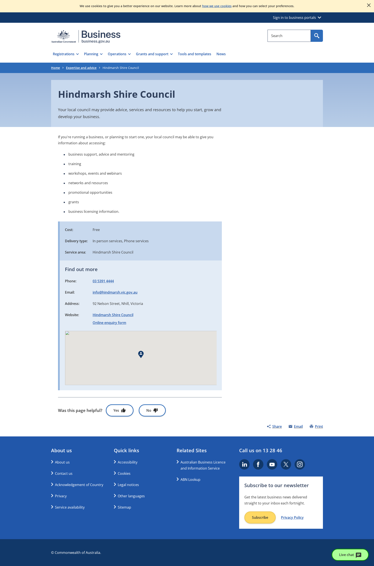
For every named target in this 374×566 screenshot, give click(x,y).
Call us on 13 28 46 (260, 450)
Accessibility (127, 462)
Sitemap (124, 507)
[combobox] (289, 36)
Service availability (70, 507)
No (148, 410)
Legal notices (128, 484)
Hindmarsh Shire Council (113, 314)
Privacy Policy (292, 517)
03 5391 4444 (103, 281)
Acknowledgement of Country (79, 484)
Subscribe (260, 517)
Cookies (124, 473)
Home (55, 68)
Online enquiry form (109, 322)
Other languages (131, 496)
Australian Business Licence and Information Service (203, 465)
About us (62, 462)
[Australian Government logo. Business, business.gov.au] (85, 37)
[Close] (369, 5)
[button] (66, 53)
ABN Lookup (190, 479)
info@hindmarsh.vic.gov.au (115, 292)
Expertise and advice (81, 68)
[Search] (317, 36)
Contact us (64, 473)
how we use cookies (217, 6)
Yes (116, 410)
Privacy (61, 496)
